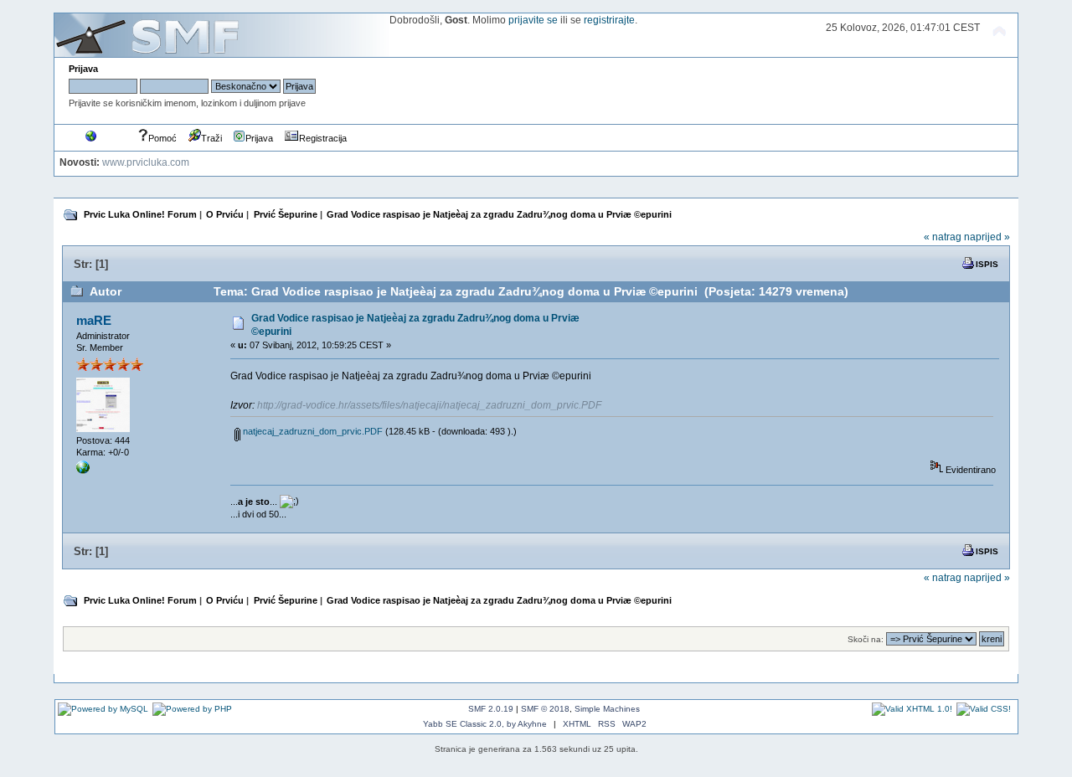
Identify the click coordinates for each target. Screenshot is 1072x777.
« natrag (942, 237)
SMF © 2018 (545, 708)
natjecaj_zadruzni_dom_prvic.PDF (311, 431)
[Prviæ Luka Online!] (83, 471)
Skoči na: (866, 639)
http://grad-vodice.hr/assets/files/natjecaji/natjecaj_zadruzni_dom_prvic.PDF (429, 405)
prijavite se (533, 20)
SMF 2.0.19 (490, 708)
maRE (93, 320)
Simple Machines (607, 708)
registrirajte (609, 20)
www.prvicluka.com (145, 162)
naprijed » (987, 237)
